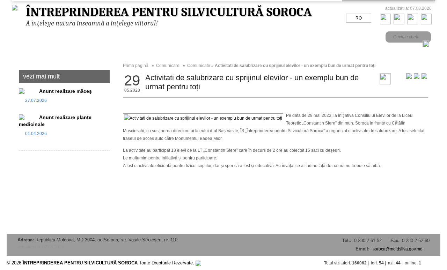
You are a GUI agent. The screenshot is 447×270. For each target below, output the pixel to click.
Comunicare (167, 65)
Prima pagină (135, 65)
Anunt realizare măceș (65, 91)
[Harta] (412, 23)
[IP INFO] (198, 262)
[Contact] (399, 23)
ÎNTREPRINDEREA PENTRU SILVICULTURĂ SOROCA (169, 12)
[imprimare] (385, 83)
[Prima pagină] (385, 23)
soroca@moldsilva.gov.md (398, 249)
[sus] (433, 263)
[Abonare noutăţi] (426, 23)
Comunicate (198, 65)
